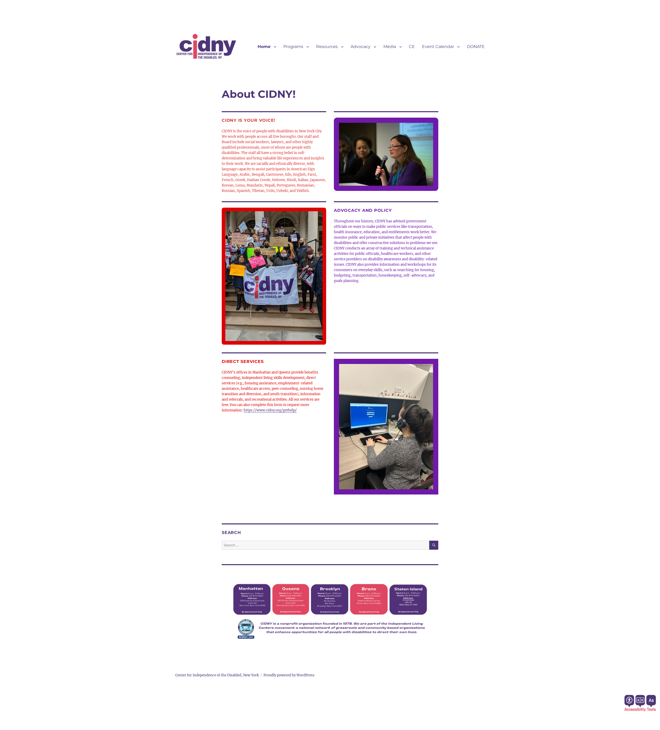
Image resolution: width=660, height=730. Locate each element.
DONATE (476, 46)
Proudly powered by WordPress (289, 675)
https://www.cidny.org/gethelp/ (270, 410)
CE (412, 46)
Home (264, 46)
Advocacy (360, 46)
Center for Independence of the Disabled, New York (217, 675)
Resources (327, 46)
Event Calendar (438, 46)
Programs (293, 46)
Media (389, 46)
